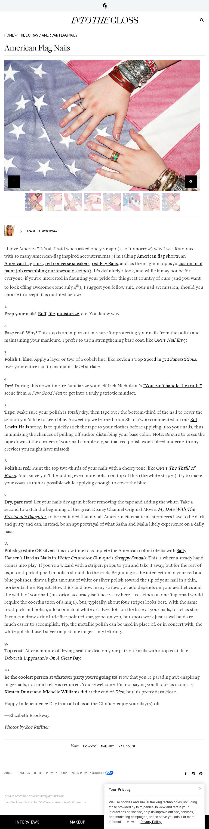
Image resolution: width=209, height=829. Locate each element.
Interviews (27, 822)
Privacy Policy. (151, 822)
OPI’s (170, 340)
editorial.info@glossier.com (46, 796)
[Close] (200, 788)
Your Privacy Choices (88, 772)
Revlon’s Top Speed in (156, 359)
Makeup (77, 822)
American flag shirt (23, 263)
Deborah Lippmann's (42, 658)
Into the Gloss (104, 20)
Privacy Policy (56, 772)
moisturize (68, 313)
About (9, 772)
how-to (90, 746)
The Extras (28, 35)
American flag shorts (158, 256)
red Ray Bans (105, 263)
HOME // (11, 35)
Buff (42, 313)
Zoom (191, 181)
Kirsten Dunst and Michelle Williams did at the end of (64, 691)
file (51, 313)
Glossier (104, 5)
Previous (10, 126)
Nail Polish (127, 746)
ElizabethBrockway (40, 231)
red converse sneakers (67, 263)
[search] (202, 20)
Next (194, 126)
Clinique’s (119, 557)
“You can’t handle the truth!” (172, 385)
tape (105, 412)
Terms (38, 772)
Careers (23, 772)
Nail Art (107, 746)
